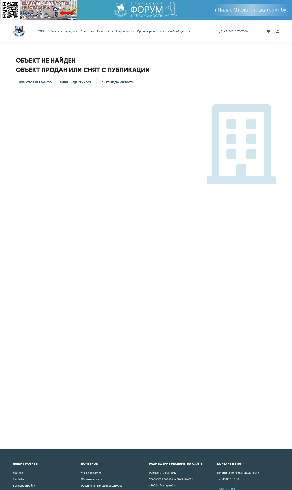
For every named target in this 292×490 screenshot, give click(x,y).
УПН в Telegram (91, 473)
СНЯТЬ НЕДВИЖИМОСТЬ (117, 82)
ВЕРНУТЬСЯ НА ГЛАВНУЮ (35, 82)
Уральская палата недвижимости (171, 479)
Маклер (18, 473)
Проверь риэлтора (149, 31)
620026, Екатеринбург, (163, 485)
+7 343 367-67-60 (228, 479)
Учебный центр (178, 31)
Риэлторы (104, 31)
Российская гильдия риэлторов (102, 485)
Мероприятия (125, 31)
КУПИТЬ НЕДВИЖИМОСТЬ (76, 82)
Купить (55, 31)
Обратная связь (91, 479)
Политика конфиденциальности (238, 472)
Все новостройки (24, 485)
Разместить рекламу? (163, 472)
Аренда (70, 31)
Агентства (87, 31)
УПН (41, 31)
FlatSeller (18, 479)
